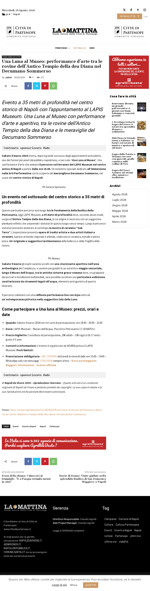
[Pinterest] (138, 10)
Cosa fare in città (12, 57)
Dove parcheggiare (84, 360)
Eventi (15, 426)
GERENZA (67, 530)
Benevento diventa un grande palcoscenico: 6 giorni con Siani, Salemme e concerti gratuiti (123, 109)
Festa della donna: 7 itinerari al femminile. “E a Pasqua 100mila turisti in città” (26, 479)
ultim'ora (135, 536)
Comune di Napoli (129, 519)
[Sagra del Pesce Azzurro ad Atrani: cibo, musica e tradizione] (141, 173)
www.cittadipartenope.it (17, 529)
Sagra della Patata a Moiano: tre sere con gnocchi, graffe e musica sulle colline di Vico (123, 159)
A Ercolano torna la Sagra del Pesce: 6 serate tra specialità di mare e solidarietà (123, 127)
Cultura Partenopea (127, 524)
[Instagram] (144, 10)
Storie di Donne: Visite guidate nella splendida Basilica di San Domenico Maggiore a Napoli (82, 479)
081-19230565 (49, 356)
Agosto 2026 (120, 194)
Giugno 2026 (120, 205)
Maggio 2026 (120, 210)
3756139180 (46, 360)
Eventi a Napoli (29, 426)
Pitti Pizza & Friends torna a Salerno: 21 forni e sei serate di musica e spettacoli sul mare (123, 143)
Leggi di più (59, 585)
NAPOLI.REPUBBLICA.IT (17, 548)
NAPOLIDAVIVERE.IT (30, 540)
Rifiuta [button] (73, 585)
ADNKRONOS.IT (12, 544)
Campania (110, 519)
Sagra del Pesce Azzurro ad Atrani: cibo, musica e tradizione (122, 174)
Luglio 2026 (119, 199)
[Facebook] (131, 10)
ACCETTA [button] (90, 585)
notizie (108, 536)
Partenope (54, 426)
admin (8, 77)
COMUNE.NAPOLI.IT (14, 552)
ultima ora (110, 541)
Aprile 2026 (119, 216)
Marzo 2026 (119, 221)
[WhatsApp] (53, 86)
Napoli (43, 426)
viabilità (123, 541)
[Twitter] (124, 10)
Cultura (108, 524)
